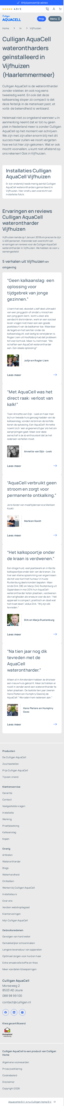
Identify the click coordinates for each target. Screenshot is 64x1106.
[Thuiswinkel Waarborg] (32, 1032)
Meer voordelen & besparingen (19, 969)
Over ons (7, 900)
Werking (7, 819)
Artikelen (7, 855)
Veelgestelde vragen (13, 806)
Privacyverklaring (12, 1068)
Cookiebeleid (9, 1075)
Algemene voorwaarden (15, 1062)
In (20, 28)
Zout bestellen (10, 763)
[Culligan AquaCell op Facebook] (5, 1012)
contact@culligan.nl (16, 1002)
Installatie (8, 812)
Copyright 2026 (11, 1088)
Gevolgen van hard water (16, 936)
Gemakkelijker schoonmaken (18, 943)
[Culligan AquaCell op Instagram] (22, 1012)
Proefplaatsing (10, 825)
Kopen (6, 838)
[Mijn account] (53, 9)
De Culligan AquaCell (14, 757)
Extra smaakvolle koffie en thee (20, 962)
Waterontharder (11, 861)
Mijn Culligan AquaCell (15, 920)
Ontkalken (8, 881)
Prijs (41, 18)
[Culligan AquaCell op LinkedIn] (14, 1012)
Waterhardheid (10, 874)
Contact (7, 799)
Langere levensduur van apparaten (22, 949)
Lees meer (14, 375)
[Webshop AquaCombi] (60, 9)
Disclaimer (8, 1082)
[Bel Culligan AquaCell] (47, 9)
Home (5, 28)
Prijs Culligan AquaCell (15, 770)
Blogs (5, 868)
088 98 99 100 (12, 996)
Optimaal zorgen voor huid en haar (21, 956)
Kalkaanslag (9, 832)
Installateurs (9, 894)
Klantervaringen (11, 913)
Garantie (7, 793)
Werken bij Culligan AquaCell (18, 887)
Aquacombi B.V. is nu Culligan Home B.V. (30, 1101)
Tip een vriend (10, 777)
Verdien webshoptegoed (16, 907)
